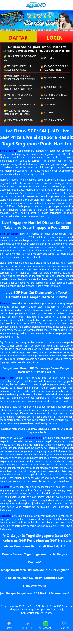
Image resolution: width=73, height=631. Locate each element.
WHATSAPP (45, 628)
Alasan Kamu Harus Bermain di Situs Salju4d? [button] (34, 546)
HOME (8, 628)
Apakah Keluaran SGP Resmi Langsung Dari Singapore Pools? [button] (34, 581)
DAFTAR (18, 37)
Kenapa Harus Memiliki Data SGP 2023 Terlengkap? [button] (34, 570)
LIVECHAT (64, 628)
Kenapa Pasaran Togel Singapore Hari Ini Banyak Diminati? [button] (34, 558)
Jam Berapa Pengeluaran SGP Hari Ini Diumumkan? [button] (34, 593)
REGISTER (27, 628)
